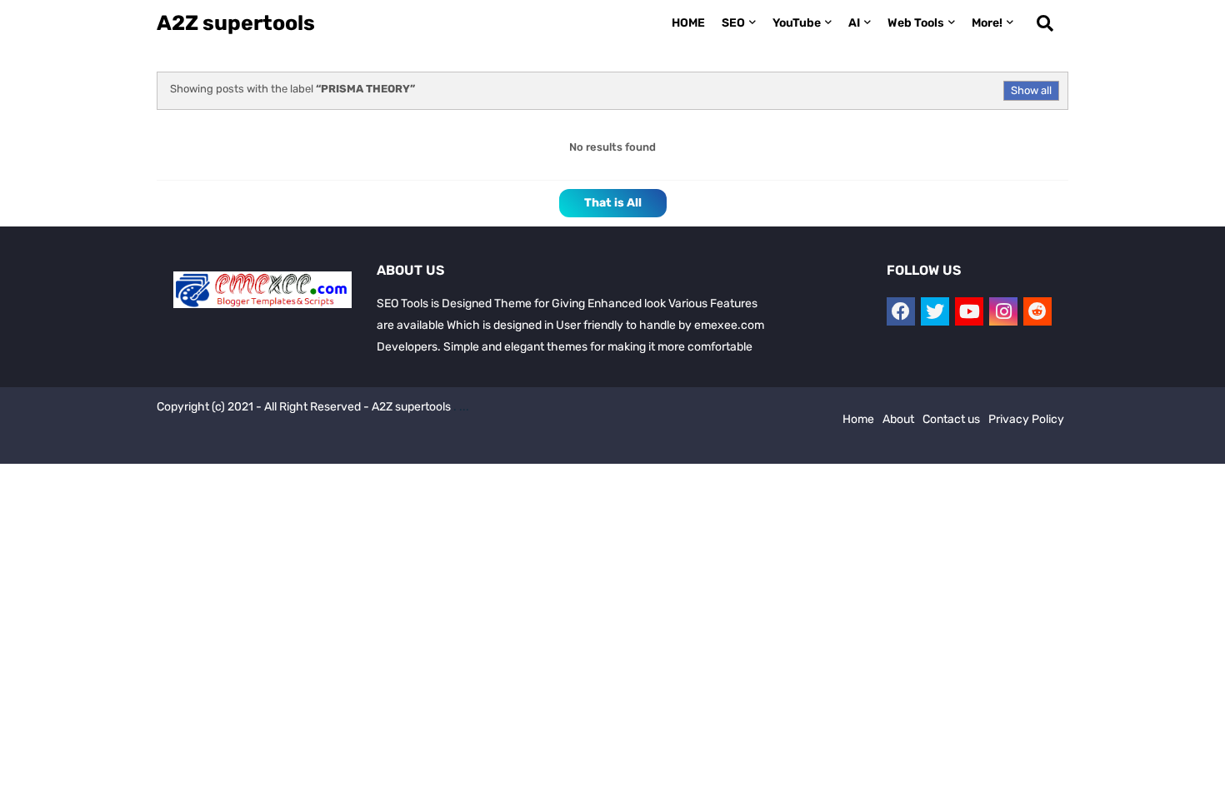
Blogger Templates (270, 447)
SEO (733, 23)
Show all (1031, 90)
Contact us (951, 419)
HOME (688, 23)
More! (987, 23)
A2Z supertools (236, 23)
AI (854, 23)
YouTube (796, 23)
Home (858, 419)
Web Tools (916, 23)
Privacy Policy (1026, 419)
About (898, 419)
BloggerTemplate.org (458, 447)
